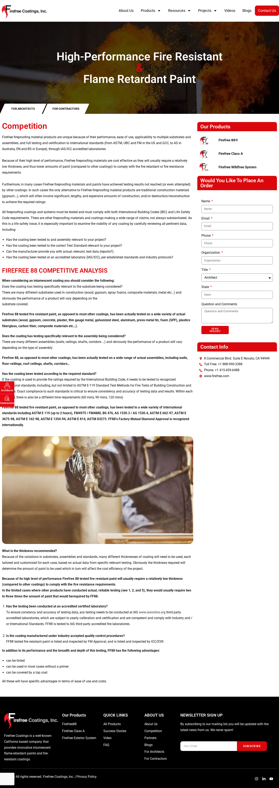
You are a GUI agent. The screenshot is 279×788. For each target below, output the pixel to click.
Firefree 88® (228, 140)
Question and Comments (219, 304)
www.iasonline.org (152, 612)
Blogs (246, 10)
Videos (229, 10)
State (205, 287)
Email (205, 218)
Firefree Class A (231, 153)
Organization (211, 252)
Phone (206, 235)
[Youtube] (271, 778)
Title (205, 270)
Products (148, 10)
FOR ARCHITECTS (23, 108)
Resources (176, 10)
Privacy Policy (86, 777)
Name (206, 201)
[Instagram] (256, 778)
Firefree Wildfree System (238, 167)
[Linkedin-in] (264, 778)
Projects (204, 10)
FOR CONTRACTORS (65, 108)
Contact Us (267, 10)
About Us (126, 10)
